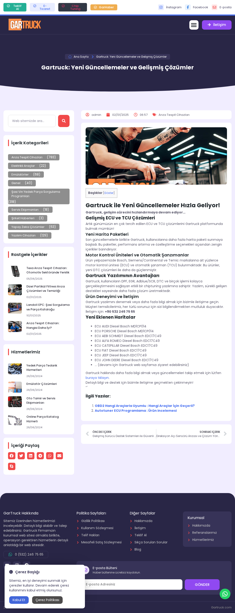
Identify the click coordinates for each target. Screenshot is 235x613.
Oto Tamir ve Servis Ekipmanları (40, 400)
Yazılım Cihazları (23, 235)
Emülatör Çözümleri (41, 384)
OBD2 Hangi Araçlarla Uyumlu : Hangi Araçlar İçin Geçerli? (145, 405)
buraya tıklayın (97, 377)
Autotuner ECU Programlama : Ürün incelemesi (136, 410)
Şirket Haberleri (22, 218)
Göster (108, 193)
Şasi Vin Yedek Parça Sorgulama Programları (35, 194)
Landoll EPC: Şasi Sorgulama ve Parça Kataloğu (48, 307)
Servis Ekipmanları (25, 209)
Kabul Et (19, 600)
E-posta (226, 7)
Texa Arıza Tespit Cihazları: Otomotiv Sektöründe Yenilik (47, 270)
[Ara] (64, 121)
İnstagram (174, 7)
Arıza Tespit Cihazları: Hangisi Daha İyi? (42, 325)
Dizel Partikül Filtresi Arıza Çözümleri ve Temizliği (45, 288)
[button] (194, 25)
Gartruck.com (221, 607)
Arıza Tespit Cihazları (26, 157)
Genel (15, 183)
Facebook (200, 7)
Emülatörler (20, 174)
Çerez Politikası (47, 600)
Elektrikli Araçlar (23, 166)
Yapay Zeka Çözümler (28, 227)
